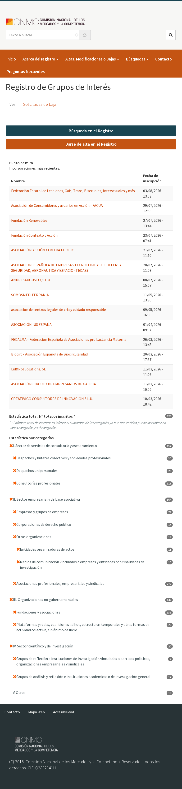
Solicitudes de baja (39, 104)
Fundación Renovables (29, 220)
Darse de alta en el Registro (91, 144)
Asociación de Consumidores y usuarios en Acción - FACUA (57, 205)
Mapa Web (36, 712)
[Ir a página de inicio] (46, 22)
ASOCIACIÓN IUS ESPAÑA (31, 324)
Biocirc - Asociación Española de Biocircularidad (49, 354)
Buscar (171, 35)
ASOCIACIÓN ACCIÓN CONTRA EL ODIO (42, 250)
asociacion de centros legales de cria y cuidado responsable (58, 309)
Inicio (11, 59)
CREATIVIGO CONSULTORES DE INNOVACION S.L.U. (52, 398)
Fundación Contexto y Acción (34, 235)
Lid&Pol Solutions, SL (28, 369)
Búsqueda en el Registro (91, 131)
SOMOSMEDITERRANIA (30, 294)
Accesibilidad (63, 712)
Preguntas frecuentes (26, 71)
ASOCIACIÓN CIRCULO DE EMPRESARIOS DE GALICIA (53, 384)
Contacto (163, 59)
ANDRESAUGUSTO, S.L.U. (31, 279)
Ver (12, 104)
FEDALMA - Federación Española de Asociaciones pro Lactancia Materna (68, 339)
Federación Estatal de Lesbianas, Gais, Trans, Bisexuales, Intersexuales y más (73, 190)
